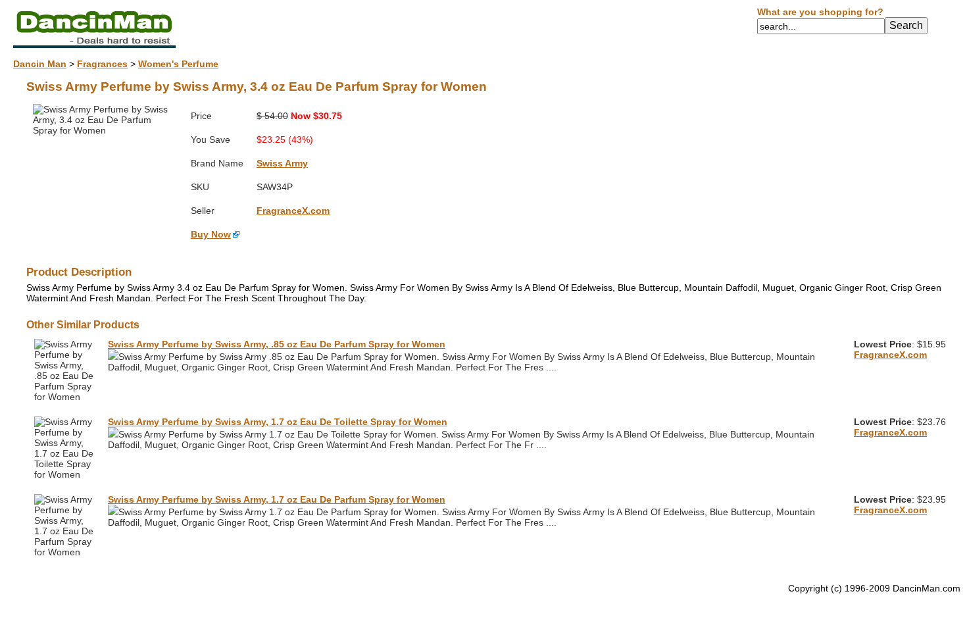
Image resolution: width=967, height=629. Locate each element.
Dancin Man (39, 64)
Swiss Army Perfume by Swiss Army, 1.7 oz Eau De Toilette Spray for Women (277, 421)
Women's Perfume (178, 64)
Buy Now (211, 234)
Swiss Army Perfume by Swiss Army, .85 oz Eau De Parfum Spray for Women (276, 344)
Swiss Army (282, 163)
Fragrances (102, 64)
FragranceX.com (293, 210)
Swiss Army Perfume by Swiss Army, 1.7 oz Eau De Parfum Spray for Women (276, 499)
